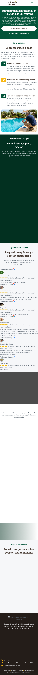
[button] (32, 3)
